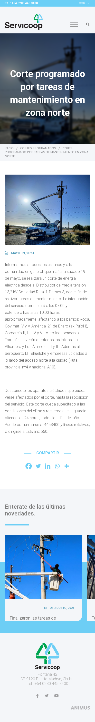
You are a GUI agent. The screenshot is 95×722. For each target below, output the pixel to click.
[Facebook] (28, 466)
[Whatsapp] (57, 466)
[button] (87, 24)
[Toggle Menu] (74, 24)
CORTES (84, 3)
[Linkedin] (47, 466)
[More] (66, 466)
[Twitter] (38, 466)
